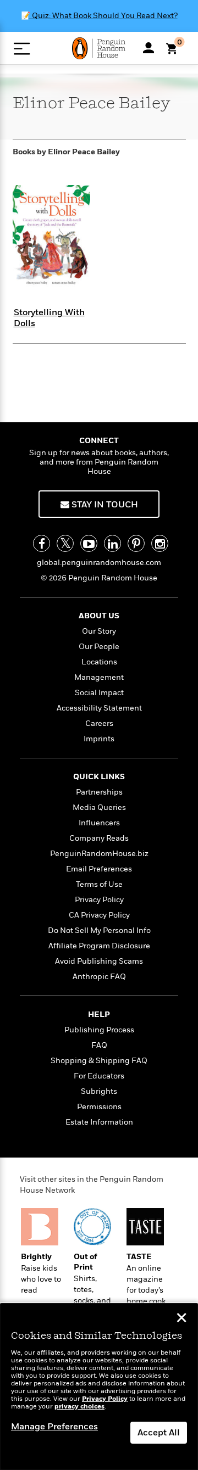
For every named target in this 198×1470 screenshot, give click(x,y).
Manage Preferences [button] (54, 1427)
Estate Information (99, 1122)
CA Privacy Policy (99, 915)
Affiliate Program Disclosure (99, 946)
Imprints (99, 739)
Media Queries (99, 807)
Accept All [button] (159, 1433)
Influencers (99, 823)
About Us (99, 616)
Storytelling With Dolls (49, 317)
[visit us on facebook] (41, 543)
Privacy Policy (99, 900)
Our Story (99, 631)
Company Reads (99, 838)
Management (99, 677)
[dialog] (99, 1387)
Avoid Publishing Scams (99, 961)
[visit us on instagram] (159, 543)
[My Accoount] (148, 48)
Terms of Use (99, 884)
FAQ (99, 1045)
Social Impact (99, 693)
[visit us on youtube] (88, 543)
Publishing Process (99, 1030)
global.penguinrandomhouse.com (99, 562)
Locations (99, 662)
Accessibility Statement (99, 708)
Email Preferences (99, 869)
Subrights (99, 1091)
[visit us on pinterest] (136, 543)
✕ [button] (181, 1319)
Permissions (99, 1107)
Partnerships (99, 792)
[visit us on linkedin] (112, 543)
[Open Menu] (21, 48)
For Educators (99, 1076)
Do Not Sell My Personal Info (99, 930)
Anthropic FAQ (99, 976)
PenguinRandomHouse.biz (99, 853)
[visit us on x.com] (65, 543)
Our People (99, 646)
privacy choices (79, 1406)
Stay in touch (103, 505)
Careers (99, 723)
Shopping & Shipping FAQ (99, 1060)
